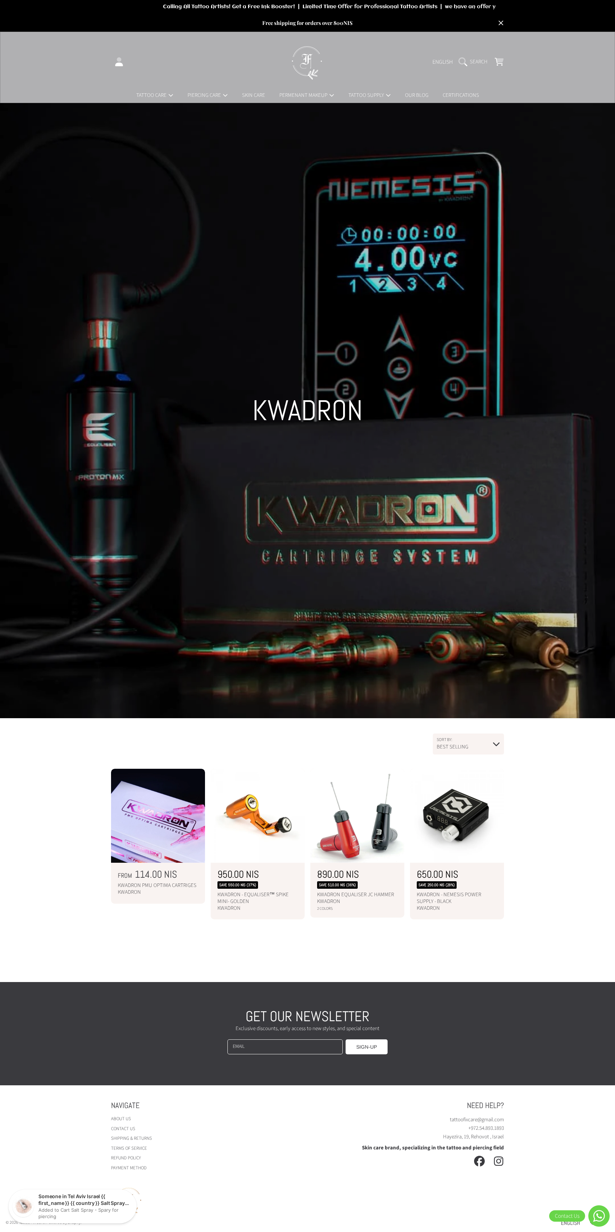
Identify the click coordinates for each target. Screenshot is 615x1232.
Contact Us (123, 1129)
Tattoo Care (152, 95)
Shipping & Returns (131, 1138)
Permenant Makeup (303, 95)
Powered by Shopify (63, 1223)
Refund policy (126, 1158)
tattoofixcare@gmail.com (477, 1119)
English (442, 62)
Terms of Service (129, 1148)
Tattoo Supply (366, 95)
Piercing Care (205, 95)
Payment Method (129, 1168)
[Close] (501, 23)
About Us (121, 1119)
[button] (474, 62)
